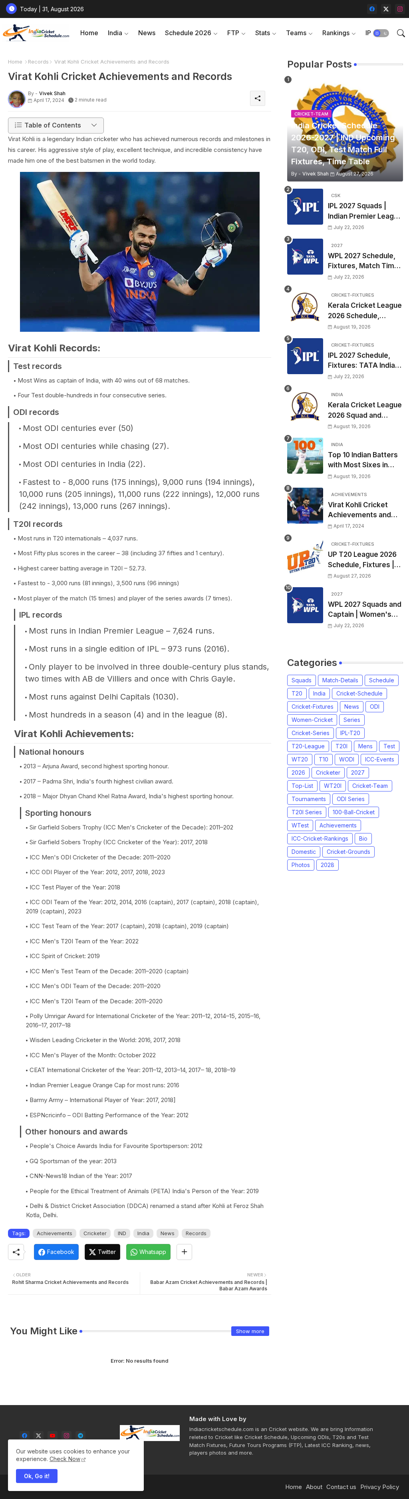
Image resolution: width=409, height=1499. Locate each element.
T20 (297, 693)
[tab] (89, 33)
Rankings (335, 33)
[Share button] (184, 1252)
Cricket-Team (370, 785)
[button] (381, 33)
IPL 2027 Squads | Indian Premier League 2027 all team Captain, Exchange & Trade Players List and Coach (365, 211)
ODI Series (351, 798)
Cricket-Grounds (348, 851)
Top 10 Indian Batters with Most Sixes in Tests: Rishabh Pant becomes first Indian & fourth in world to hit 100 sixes (365, 460)
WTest (300, 825)
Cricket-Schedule (359, 693)
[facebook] (372, 9)
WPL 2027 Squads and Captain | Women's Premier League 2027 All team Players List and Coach (364, 610)
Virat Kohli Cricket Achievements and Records (359, 510)
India (115, 33)
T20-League (308, 746)
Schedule (381, 680)
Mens (365, 746)
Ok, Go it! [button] (37, 1476)
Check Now (65, 1458)
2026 (298, 772)
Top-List (302, 785)
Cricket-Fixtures (313, 706)
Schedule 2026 (188, 33)
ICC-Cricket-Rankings (320, 838)
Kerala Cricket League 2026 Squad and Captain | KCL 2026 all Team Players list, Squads (365, 411)
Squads (302, 680)
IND (122, 1233)
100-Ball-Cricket (354, 812)
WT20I (332, 785)
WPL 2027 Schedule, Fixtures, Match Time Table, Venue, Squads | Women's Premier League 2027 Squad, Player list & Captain (364, 261)
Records (38, 61)
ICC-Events (379, 759)
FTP (233, 33)
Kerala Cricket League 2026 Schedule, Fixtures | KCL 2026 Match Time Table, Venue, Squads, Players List (365, 311)
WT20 (300, 759)
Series (351, 719)
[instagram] (400, 9)
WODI (346, 759)
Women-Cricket (312, 719)
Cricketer (95, 1233)
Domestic (304, 851)
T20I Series (307, 812)
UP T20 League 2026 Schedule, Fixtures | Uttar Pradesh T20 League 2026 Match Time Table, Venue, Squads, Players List (362, 560)
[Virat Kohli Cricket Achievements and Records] (305, 506)
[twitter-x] (386, 9)
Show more (250, 1331)
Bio (363, 838)
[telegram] (80, 1436)
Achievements (54, 1233)
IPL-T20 (350, 733)
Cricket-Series (311, 733)
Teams (296, 33)
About (314, 1487)
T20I (341, 746)
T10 (323, 759)
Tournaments (309, 798)
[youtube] (53, 1436)
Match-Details (340, 680)
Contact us (341, 1487)
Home (89, 33)
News (146, 33)
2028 (327, 864)
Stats (262, 33)
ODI (374, 706)
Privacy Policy (379, 1487)
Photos (301, 864)
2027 (358, 772)
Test (389, 746)
